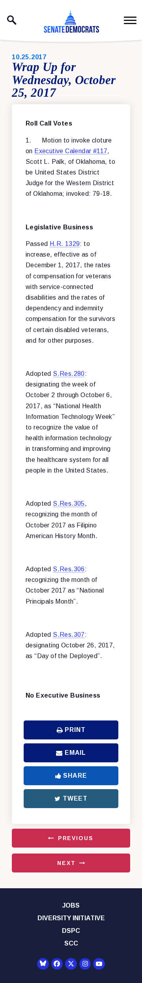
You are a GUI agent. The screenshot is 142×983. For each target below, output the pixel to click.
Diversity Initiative (71, 918)
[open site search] (12, 20)
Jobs (71, 905)
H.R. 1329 (65, 243)
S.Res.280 (69, 373)
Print (75, 729)
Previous (75, 838)
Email (75, 752)
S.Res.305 (69, 503)
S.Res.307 (69, 634)
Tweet (75, 798)
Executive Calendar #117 (70, 151)
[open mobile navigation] (130, 20)
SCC (71, 943)
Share (75, 775)
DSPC (71, 930)
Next (66, 863)
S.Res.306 (69, 569)
